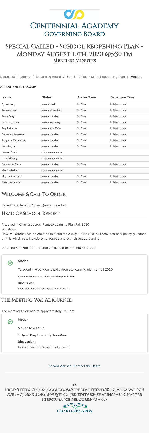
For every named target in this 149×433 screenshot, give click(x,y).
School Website (60, 366)
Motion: (23, 261)
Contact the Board (86, 366)
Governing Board (74, 34)
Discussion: (27, 283)
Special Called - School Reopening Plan (96, 77)
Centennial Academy (74, 26)
